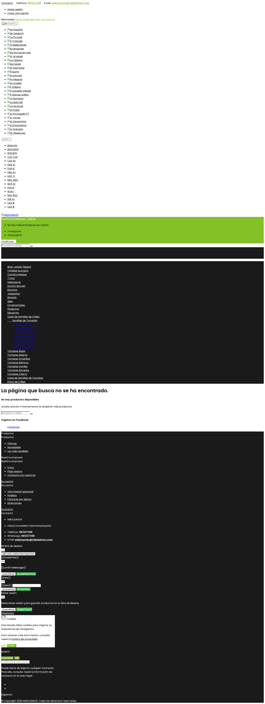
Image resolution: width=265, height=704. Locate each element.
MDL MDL (12, 180)
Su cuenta (7, 481)
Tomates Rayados (24, 343)
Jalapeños (13, 293)
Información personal (20, 491)
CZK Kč (11, 161)
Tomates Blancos (24, 336)
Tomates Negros (23, 328)
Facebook (13, 427)
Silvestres (13, 313)
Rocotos (12, 290)
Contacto (7, 3)
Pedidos (12, 495)
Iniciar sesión (15, 9)
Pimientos (13, 309)
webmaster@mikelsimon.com (70, 3)
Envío (10, 467)
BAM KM (12, 145)
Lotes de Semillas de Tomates (25, 378)
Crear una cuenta (18, 13)
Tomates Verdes (23, 339)
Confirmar (8, 241)
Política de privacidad (24, 639)
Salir (3, 645)
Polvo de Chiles (16, 382)
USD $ (10, 207)
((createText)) (23, 589)
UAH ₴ (10, 203)
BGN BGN (12, 149)
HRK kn (11, 172)
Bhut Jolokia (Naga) (19, 267)
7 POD (11, 278)
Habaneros (14, 282)
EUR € (11, 168)
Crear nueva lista (18, 554)
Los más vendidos (17, 451)
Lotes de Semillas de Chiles (23, 316)
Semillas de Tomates (22, 320)
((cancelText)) (8, 574)
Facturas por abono (19, 499)
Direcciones (14, 503)
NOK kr (11, 184)
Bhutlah (12, 297)
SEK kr (11, 199)
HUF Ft (11, 176)
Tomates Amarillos (24, 332)
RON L (10, 191)
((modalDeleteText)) (26, 574)
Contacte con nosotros (21, 475)
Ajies (10, 301)
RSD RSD (12, 195)
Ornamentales (16, 305)
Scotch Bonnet (16, 286)
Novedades (14, 447)
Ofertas (12, 443)
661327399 (34, 3)
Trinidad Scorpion (17, 271)
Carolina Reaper (17, 274)
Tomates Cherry (23, 347)
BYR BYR (12, 153)
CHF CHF (12, 157)
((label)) (6, 585)
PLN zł (10, 187)
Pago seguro (14, 471)
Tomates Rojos (22, 324)
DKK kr (11, 165)
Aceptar (11, 645)
